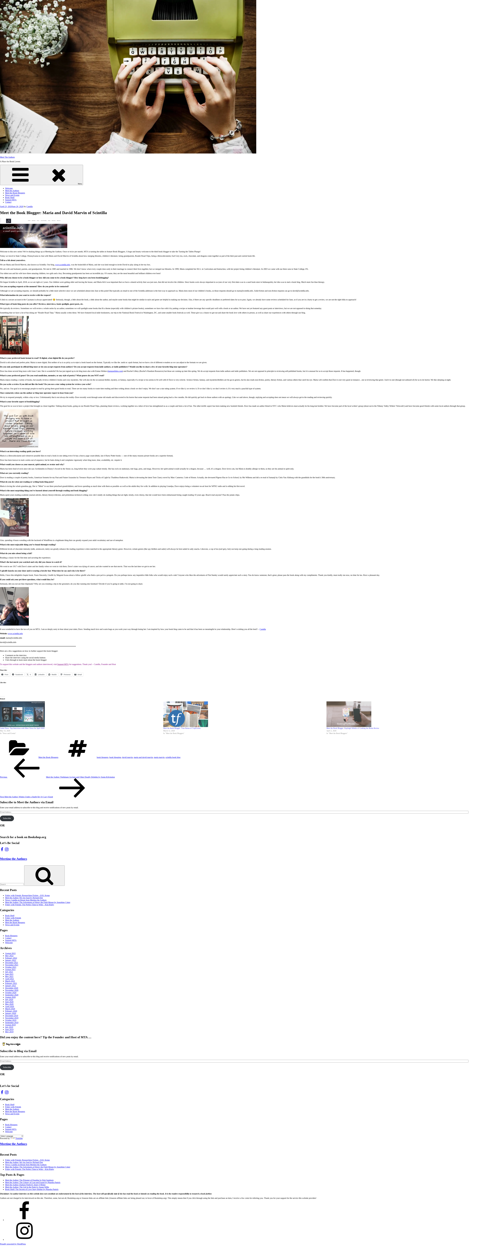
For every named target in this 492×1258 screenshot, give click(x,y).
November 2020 (11, 990)
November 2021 (11, 965)
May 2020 (9, 1004)
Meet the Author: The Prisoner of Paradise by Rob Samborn (29, 1180)
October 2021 (10, 967)
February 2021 (11, 983)
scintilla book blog (173, 757)
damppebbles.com (115, 371)
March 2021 (10, 981)
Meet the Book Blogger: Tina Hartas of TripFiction (182, 728)
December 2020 (11, 988)
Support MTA (11, 200)
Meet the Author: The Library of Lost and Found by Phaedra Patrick (32, 1182)
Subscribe (7, 818)
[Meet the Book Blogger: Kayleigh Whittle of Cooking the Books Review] (406, 714)
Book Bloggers (11, 936)
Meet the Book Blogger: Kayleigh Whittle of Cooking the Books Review (352, 728)
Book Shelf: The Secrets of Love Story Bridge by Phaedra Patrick (31, 1189)
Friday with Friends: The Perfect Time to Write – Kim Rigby (29, 905)
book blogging (115, 757)
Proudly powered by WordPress (13, 1244)
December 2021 (11, 963)
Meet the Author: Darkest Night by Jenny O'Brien (25, 1185)
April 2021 (9, 979)
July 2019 (9, 1027)
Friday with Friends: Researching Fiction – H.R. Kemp (27, 895)
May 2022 (9, 956)
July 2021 (9, 972)
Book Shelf (9, 197)
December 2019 (11, 1016)
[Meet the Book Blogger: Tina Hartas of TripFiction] (243, 714)
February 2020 (11, 1011)
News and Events (12, 195)
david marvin (127, 757)
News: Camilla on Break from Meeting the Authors (26, 900)
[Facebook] (24, 1220)
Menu (80, 184)
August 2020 (10, 997)
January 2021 (10, 986)
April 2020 (9, 1006)
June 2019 (9, 1029)
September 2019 (11, 1022)
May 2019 (9, 1032)
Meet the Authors (12, 191)
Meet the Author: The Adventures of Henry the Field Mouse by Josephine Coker (37, 902)
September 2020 (11, 995)
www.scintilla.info (62, 265)
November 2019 (11, 1018)
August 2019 (10, 1025)
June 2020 (9, 1002)
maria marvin (159, 757)
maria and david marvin (143, 757)
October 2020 (10, 992)
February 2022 (11, 958)
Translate (19, 1138)
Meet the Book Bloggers (15, 193)
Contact (8, 202)
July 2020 (9, 999)
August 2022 (10, 953)
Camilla (29, 206)
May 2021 (9, 976)
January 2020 (10, 1013)
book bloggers (102, 757)
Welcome (9, 188)
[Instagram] (24, 1240)
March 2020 (10, 1009)
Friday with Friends (13, 918)
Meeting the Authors (13, 858)
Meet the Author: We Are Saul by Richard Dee (24, 898)
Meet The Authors (7, 157)
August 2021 (10, 969)
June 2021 (9, 974)
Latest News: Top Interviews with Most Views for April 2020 (22, 728)
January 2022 (10, 960)
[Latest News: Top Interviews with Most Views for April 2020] (80, 714)
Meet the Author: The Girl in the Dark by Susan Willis (27, 1187)
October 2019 (10, 1020)
